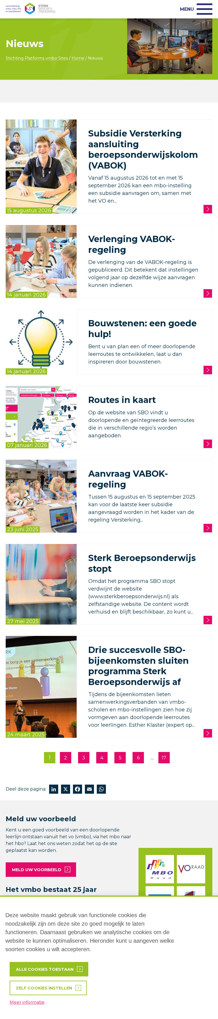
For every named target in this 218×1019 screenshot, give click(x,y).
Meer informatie (27, 1002)
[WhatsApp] (101, 790)
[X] (65, 790)
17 (164, 757)
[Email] (89, 790)
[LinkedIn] (53, 790)
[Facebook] (77, 790)
